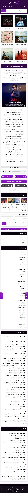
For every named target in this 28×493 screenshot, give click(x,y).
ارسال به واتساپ (6, 186)
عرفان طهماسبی (21, 281)
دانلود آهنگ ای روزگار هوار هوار (18, 377)
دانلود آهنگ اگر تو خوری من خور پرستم (16, 404)
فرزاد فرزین (22, 315)
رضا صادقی (22, 327)
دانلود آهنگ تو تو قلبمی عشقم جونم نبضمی (15, 394)
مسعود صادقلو (21, 307)
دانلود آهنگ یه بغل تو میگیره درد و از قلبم (15, 344)
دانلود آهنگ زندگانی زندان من (18, 387)
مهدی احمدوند (22, 291)
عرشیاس (23, 319)
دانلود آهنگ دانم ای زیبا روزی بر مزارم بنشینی (14, 452)
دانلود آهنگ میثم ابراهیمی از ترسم (17, 370)
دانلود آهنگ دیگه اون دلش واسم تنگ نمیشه (14, 392)
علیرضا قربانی (22, 317)
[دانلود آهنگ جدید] (14, 2)
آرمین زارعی (22, 276)
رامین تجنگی (22, 312)
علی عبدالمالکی (10, 70)
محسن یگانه (22, 305)
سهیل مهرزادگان (21, 300)
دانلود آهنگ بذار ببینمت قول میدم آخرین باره (14, 375)
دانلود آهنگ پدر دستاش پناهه (18, 435)
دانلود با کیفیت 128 (6, 177)
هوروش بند (22, 295)
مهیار (24, 322)
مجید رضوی (22, 267)
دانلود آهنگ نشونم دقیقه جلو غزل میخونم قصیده (13, 365)
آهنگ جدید (23, 6)
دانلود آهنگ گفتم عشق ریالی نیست (17, 402)
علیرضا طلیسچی (21, 324)
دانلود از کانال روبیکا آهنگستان (14, 181)
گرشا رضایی (22, 255)
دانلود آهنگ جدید (18, 70)
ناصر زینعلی (22, 264)
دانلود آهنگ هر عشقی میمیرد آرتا (17, 447)
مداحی (4, 6)
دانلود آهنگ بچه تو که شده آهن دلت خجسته (14, 380)
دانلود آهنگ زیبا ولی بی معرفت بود (17, 479)
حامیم (23, 262)
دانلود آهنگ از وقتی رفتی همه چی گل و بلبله (14, 414)
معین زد (23, 298)
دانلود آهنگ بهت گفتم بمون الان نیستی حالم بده (14, 363)
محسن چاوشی (22, 259)
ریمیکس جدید (12, 6)
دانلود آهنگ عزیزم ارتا (20, 406)
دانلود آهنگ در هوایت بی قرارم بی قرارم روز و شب (13, 457)
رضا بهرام (23, 279)
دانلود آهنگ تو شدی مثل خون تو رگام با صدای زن (13, 476)
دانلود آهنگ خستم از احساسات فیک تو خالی (15, 373)
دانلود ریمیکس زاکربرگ (20, 438)
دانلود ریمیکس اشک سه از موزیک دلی (16, 368)
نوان (24, 271)
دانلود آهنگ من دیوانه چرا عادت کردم (16, 455)
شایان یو (23, 293)
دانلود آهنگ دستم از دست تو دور (17, 385)
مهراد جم (23, 288)
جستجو (3, 11)
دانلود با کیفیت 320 (19, 177)
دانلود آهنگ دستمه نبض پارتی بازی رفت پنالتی (14, 358)
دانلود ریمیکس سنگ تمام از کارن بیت (16, 389)
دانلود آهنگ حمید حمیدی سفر (18, 459)
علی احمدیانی (22, 310)
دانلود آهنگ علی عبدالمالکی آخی (15, 66)
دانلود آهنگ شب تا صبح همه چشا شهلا (16, 341)
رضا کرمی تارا (22, 269)
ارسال (4, 224)
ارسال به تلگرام (19, 186)
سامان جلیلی (22, 274)
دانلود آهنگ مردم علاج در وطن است (17, 440)
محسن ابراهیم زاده (21, 283)
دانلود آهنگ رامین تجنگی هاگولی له (17, 433)
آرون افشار (22, 303)
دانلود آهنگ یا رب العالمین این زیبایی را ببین (15, 382)
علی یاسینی (22, 286)
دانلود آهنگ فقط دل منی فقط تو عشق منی (15, 346)
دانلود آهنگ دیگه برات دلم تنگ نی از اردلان (15, 361)
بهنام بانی (23, 252)
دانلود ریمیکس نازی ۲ (20, 450)
